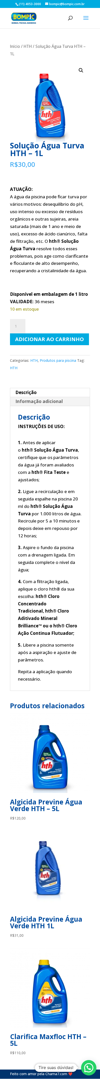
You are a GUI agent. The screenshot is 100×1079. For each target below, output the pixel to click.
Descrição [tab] (26, 392)
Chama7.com (56, 1073)
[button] (81, 70)
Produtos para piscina (58, 360)
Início (15, 46)
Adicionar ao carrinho (49, 339)
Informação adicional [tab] (39, 401)
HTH (28, 46)
